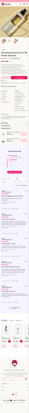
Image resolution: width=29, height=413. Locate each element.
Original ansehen (5, 203)
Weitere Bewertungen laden (14, 308)
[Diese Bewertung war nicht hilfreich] (16, 208)
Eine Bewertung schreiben (14, 172)
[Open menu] (27, 4)
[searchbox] (8, 178)
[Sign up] (26, 378)
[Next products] (27, 332)
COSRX (3, 49)
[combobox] (21, 185)
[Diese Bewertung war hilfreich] (14, 208)
